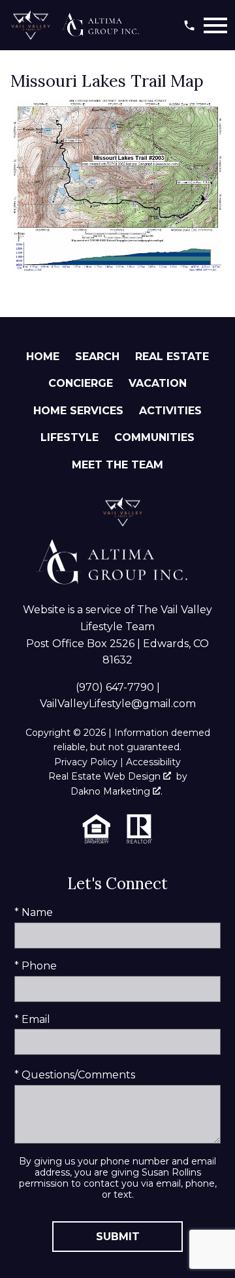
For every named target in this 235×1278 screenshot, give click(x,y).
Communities (154, 437)
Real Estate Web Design (105, 776)
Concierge (80, 383)
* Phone (35, 966)
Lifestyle (69, 437)
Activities (170, 410)
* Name (33, 912)
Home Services (78, 410)
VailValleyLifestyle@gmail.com (118, 703)
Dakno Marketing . (116, 791)
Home (42, 356)
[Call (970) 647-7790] (189, 25)
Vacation (158, 383)
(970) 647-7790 (115, 687)
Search (97, 356)
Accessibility (153, 762)
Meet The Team (117, 465)
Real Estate (172, 356)
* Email (32, 1019)
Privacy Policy (86, 762)
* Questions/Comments (74, 1075)
